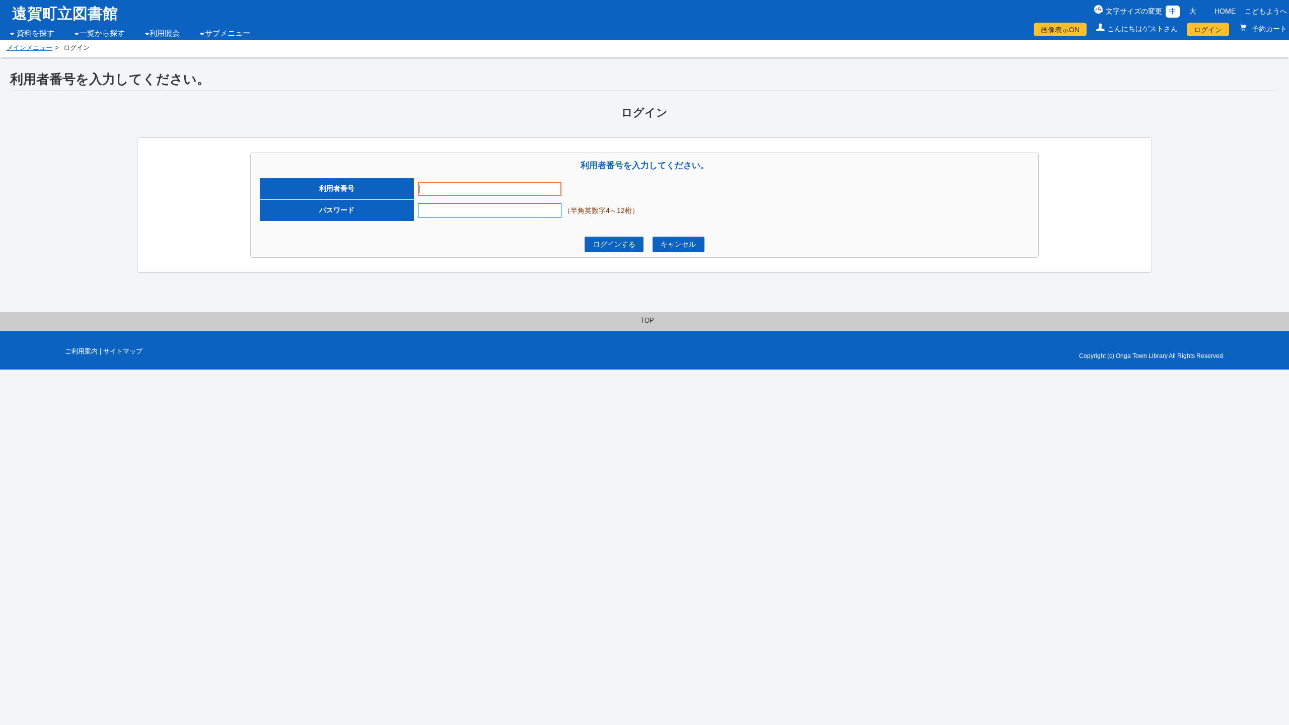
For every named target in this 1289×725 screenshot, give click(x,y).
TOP (647, 320)
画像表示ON (1060, 30)
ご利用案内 (81, 351)
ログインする (614, 244)
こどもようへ (1266, 11)
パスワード (336, 210)
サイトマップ (122, 351)
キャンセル (678, 244)
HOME (1225, 11)
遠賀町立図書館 (65, 13)
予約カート (1268, 29)
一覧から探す (102, 33)
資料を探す (35, 33)
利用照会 (165, 33)
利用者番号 (336, 188)
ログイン (1208, 30)
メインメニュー (29, 47)
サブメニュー (227, 33)
